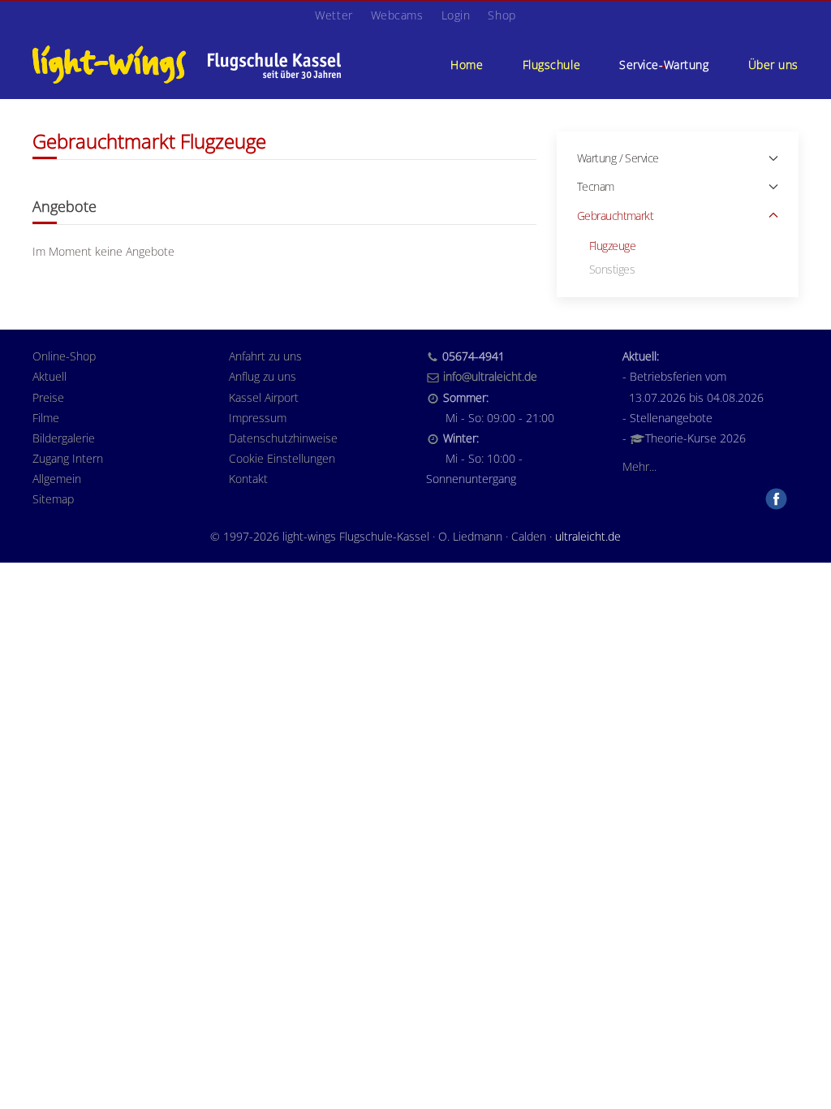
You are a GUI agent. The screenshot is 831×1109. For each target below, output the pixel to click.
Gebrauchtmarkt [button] (615, 215)
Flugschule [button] (552, 64)
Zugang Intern (67, 458)
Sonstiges (612, 269)
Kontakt (248, 478)
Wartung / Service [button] (617, 158)
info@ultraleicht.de (490, 376)
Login (456, 15)
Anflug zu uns (262, 376)
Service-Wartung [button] (663, 64)
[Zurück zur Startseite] (186, 64)
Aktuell (49, 376)
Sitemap (53, 499)
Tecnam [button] (595, 186)
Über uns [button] (773, 64)
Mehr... (639, 466)
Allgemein (56, 478)
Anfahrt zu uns (265, 356)
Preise (48, 397)
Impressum (257, 417)
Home (466, 64)
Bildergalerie (63, 438)
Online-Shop (64, 356)
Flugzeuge (612, 245)
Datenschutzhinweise (283, 438)
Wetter (333, 15)
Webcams (397, 15)
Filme (45, 417)
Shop (501, 15)
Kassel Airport (264, 397)
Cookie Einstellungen (282, 458)
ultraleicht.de (588, 536)
